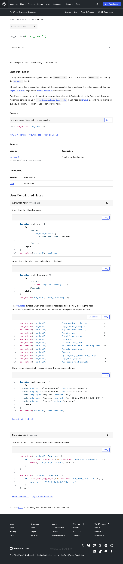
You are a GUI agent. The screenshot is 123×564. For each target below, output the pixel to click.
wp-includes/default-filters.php (51, 100)
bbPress (99, 531)
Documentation (58, 528)
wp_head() (14, 157)
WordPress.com (102, 524)
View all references (18, 135)
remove (84, 100)
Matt (97, 528)
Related (14, 144)
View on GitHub (51, 135)
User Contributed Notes (26, 195)
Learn (54, 524)
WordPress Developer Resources (23, 12)
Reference (21, 19)
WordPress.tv (58, 535)
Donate (77, 531)
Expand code (94, 317)
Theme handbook (45, 90)
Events (76, 528)
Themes (34, 528)
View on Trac (35, 135)
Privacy (12, 535)
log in (20, 507)
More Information (19, 71)
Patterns (34, 535)
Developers (57, 531)
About (12, 524)
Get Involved (78, 524)
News (12, 528)
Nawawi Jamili (19, 435)
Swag (76, 535)
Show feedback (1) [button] (20, 496)
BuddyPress (100, 535)
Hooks (31, 19)
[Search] (35, 26)
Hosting (13, 531)
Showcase (35, 524)
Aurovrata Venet (20, 203)
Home (12, 19)
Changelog (16, 170)
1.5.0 (12, 183)
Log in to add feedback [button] (22, 419)
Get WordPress (111, 4)
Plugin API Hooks (17, 90)
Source (14, 113)
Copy (108, 120)
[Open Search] (97, 4)
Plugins (34, 531)
